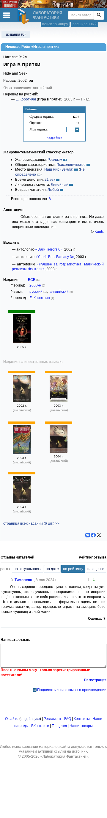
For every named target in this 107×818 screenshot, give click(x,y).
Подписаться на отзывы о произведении (71, 690)
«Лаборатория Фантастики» (64, 756)
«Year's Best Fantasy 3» (54, 257)
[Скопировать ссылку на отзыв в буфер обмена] (12, 580)
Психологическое (71, 165)
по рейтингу (73, 569)
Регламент (53, 719)
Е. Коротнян (25, 99)
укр (37, 719)
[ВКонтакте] (87, 535)
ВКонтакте (40, 726)
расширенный (85, 24)
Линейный (59, 185)
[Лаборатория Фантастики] (24, 16)
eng (24, 719)
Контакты (82, 719)
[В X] (99, 535)
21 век (50, 179)
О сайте (11, 719)
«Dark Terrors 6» (48, 249)
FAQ (67, 719)
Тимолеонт (24, 580)
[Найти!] (99, 15)
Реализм (55, 160)
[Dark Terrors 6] (21, 401)
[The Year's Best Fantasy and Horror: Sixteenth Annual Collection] (58, 401)
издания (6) (16, 34)
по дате (52, 569)
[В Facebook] (93, 535)
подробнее (54, 137)
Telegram (59, 726)
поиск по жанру (55, 24)
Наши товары (81, 726)
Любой (53, 190)
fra (31, 719)
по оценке (95, 569)
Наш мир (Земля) (58, 169)
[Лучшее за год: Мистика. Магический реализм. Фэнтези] (21, 342)
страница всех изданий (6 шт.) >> (31, 523)
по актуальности (28, 569)
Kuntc (99, 231)
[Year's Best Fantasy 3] (21, 453)
